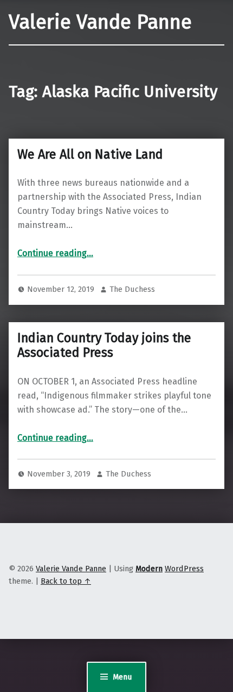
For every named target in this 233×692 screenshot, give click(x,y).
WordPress (184, 568)
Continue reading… (55, 253)
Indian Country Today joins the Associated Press (104, 345)
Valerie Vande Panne (100, 22)
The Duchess (132, 289)
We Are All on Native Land (90, 154)
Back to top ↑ (66, 581)
